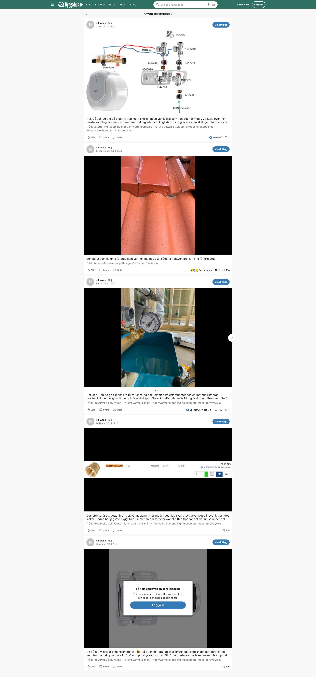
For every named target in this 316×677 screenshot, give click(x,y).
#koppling (192, 126)
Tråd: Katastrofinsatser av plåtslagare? (110, 263)
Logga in (158, 605)
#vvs (129, 130)
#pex (201, 402)
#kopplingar (206, 126)
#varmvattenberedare (99, 130)
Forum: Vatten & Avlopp (169, 126)
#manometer (190, 402)
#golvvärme (160, 402)
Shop (133, 4)
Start (89, 4)
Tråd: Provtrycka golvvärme (103, 402)
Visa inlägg (221, 24)
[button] (232, 338)
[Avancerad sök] (213, 4)
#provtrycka (213, 402)
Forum (112, 4)
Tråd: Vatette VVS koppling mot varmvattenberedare (119, 126)
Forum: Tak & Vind (148, 263)
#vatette (119, 130)
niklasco (101, 23)
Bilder (123, 4)
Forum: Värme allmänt (136, 402)
